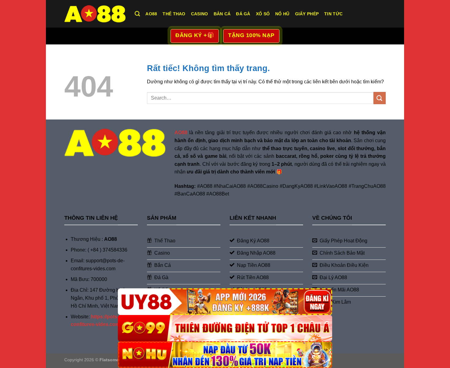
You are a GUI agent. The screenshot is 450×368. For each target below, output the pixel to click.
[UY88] (225, 301)
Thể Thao (174, 13)
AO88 (151, 13)
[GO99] (225, 328)
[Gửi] (379, 98)
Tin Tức (333, 13)
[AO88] (95, 13)
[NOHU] (225, 354)
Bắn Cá (222, 13)
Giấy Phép (307, 13)
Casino (199, 13)
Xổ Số (263, 13)
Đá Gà (243, 13)
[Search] (137, 14)
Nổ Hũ (282, 13)
